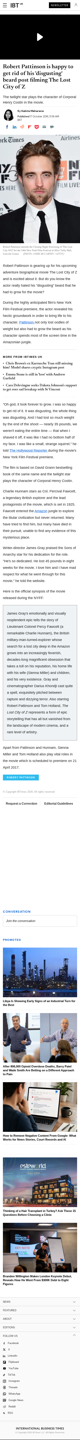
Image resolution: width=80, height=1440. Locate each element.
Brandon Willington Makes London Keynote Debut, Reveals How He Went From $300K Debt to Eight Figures (37, 1280)
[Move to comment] (51, 126)
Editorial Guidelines (58, 803)
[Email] (44, 126)
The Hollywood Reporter (29, 450)
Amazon (41, 511)
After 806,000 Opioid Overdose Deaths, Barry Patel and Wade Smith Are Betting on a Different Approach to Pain (38, 1070)
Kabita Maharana (32, 111)
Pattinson (27, 322)
